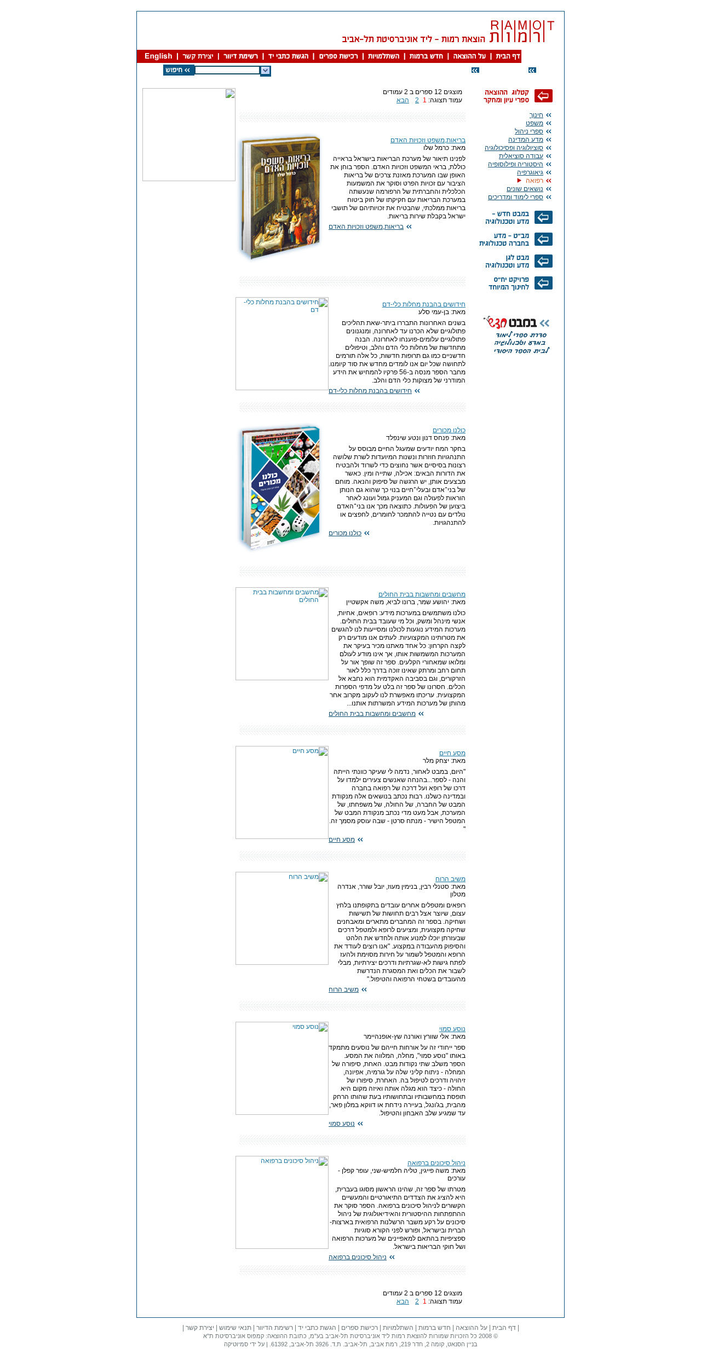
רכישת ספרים (359, 1328)
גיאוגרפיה (530, 172)
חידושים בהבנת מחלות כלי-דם (424, 304)
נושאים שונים (525, 189)
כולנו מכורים (449, 430)
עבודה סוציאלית (521, 156)
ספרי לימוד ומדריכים (515, 197)
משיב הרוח (450, 879)
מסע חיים (452, 753)
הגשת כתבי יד (317, 1328)
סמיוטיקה (236, 1344)
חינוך (536, 115)
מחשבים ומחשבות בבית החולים (422, 594)
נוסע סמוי (452, 1029)
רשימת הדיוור (274, 1328)
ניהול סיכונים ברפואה (436, 1163)
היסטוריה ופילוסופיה (515, 164)
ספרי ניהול (529, 131)
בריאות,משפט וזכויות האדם (428, 140)
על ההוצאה (471, 1328)
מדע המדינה (525, 139)
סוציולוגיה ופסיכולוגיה (514, 148)
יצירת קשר (200, 1328)
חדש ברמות (434, 1328)
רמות (398, 1336)
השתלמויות (398, 1328)
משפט (534, 123)
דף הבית (504, 1328)
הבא (403, 100)
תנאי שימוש (235, 1328)
